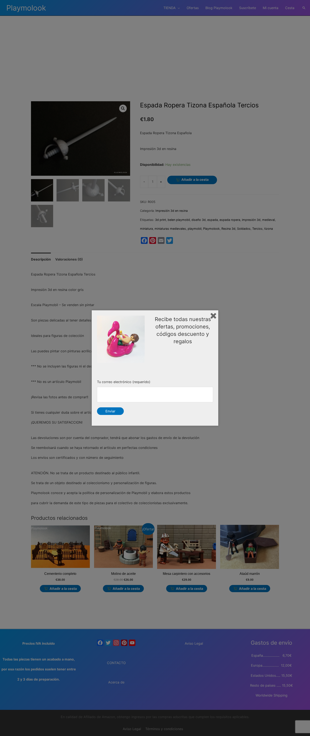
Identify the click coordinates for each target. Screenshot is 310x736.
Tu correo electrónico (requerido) (123, 382)
